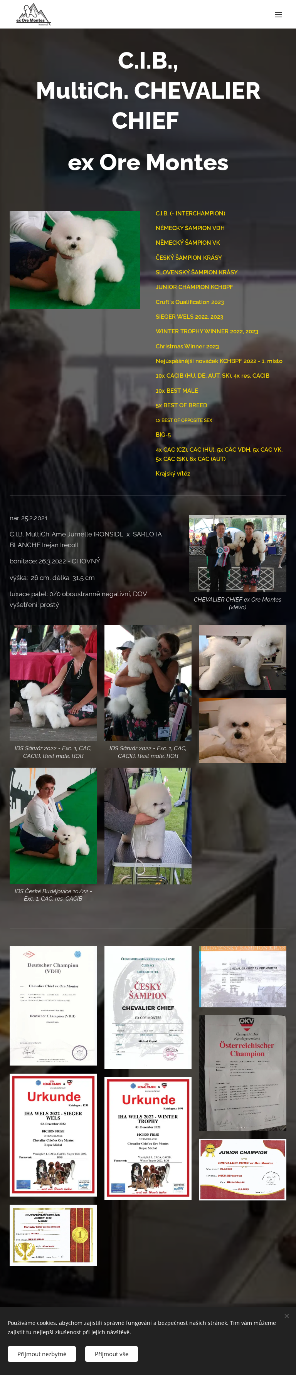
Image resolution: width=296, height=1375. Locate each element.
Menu (278, 14)
